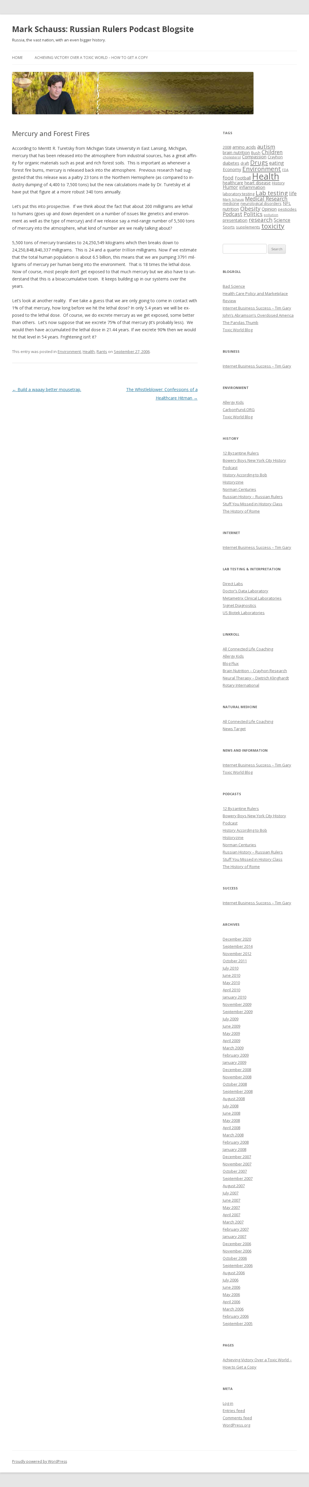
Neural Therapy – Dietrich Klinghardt (256, 678)
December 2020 (237, 939)
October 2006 (235, 1258)
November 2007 (237, 1164)
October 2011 (235, 961)
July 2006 (230, 1280)
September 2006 (238, 1265)
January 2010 (234, 997)
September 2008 (238, 1091)
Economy (232, 169)
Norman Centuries (239, 489)
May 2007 (231, 1207)
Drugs (259, 162)
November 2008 (237, 1077)
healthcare (233, 183)
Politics (253, 214)
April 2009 (231, 1040)
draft (245, 163)
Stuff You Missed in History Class (252, 504)
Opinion (269, 209)
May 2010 (231, 982)
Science (282, 220)
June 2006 (231, 1287)
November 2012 (237, 953)
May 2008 (231, 1120)
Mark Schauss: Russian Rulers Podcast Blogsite (103, 29)
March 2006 (233, 1309)
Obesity (250, 208)
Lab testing (272, 193)
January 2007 (234, 1236)
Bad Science (234, 286)
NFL (287, 203)
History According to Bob (245, 475)
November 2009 (237, 1004)
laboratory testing (238, 193)
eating (276, 162)
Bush (255, 152)
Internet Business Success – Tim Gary (257, 308)
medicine (231, 203)
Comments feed (237, 1418)
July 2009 (230, 1019)
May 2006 (231, 1294)
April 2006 (231, 1301)
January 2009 (234, 1062)
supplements (248, 227)
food (228, 177)
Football (243, 178)
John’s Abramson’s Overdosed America (258, 315)
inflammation (252, 187)
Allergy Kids (233, 402)
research (260, 220)
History (278, 183)
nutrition (231, 209)
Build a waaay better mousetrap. (46, 389)
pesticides (287, 209)
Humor (230, 187)
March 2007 (233, 1222)
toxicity (272, 226)
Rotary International (241, 685)
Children (272, 152)
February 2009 (236, 1055)
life (293, 193)
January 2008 (234, 1149)
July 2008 (230, 1106)
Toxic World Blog (238, 329)
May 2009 (231, 1033)
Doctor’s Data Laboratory (245, 591)
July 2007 (230, 1193)
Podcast (232, 214)
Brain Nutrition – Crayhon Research (255, 670)
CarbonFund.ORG (239, 409)
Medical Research (266, 198)
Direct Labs (233, 583)
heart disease (257, 183)
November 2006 (237, 1251)
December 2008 (237, 1069)
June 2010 (231, 975)
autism (266, 146)
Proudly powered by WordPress (39, 1461)
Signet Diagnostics (239, 605)
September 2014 (238, 946)
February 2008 (236, 1142)
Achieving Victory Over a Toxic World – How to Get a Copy (91, 57)
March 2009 (233, 1048)
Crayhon (275, 157)
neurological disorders (261, 203)
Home (17, 57)
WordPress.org (236, 1425)
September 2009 (238, 1011)
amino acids (244, 147)
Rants (102, 351)
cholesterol (232, 157)
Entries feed (234, 1410)
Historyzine (233, 482)
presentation (235, 220)
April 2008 (231, 1127)
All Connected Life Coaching (248, 649)
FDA (285, 170)
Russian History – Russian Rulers (253, 496)
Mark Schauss (233, 199)
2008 (227, 147)
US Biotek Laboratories (244, 612)
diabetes (231, 163)
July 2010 (230, 968)
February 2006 (236, 1316)
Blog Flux (231, 663)
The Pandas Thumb (240, 322)
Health (89, 351)
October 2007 (235, 1171)
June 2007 (231, 1200)
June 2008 (231, 1113)
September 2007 (238, 1178)
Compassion (254, 157)
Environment (69, 351)
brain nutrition (236, 152)
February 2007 (236, 1229)
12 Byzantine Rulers (241, 453)
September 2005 (238, 1323)
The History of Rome (241, 511)
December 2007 (237, 1156)
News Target (234, 728)
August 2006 (234, 1272)
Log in (228, 1403)
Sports (229, 227)
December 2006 (237, 1243)
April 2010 (231, 990)
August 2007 (234, 1185)
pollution (271, 215)
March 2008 (233, 1135)
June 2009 (231, 1026)
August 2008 (234, 1098)
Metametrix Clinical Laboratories (252, 598)
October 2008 (235, 1084)
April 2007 (231, 1214)
